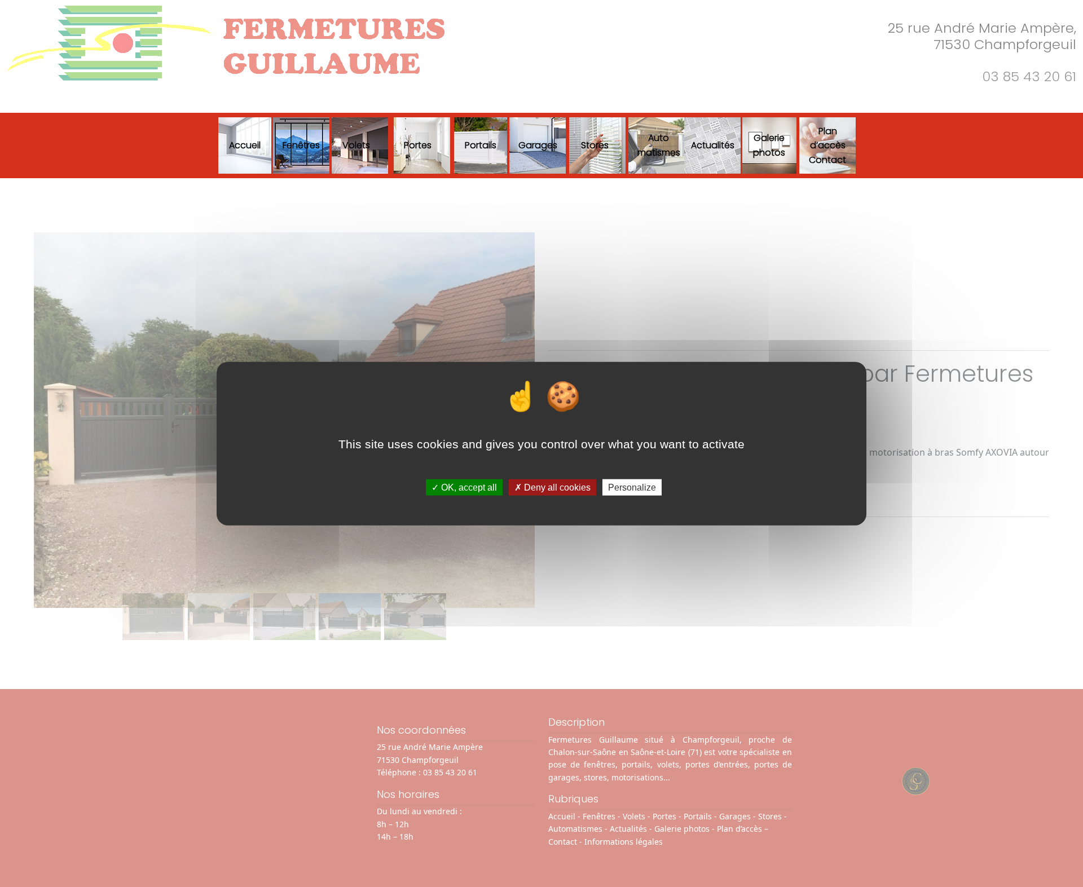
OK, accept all (468, 487)
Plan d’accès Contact (827, 145)
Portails (480, 145)
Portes (418, 145)
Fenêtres (301, 145)
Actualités (712, 145)
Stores (595, 145)
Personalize (632, 487)
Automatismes (658, 145)
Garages (537, 145)
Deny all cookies (556, 487)
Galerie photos (769, 145)
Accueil (245, 145)
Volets (356, 145)
